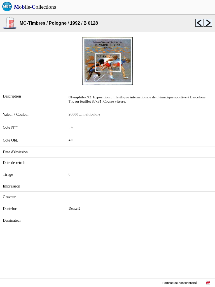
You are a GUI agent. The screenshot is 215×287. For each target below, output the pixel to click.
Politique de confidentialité (179, 282)
